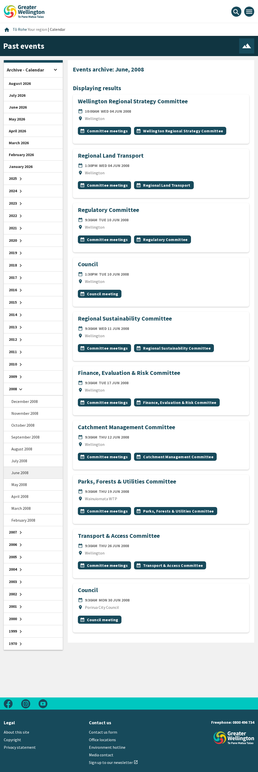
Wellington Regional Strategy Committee (133, 101)
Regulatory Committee (108, 210)
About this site (16, 732)
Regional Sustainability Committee (125, 318)
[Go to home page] (24, 10)
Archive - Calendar (25, 70)
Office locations (102, 739)
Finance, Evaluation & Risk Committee (129, 373)
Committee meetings (107, 130)
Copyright (12, 739)
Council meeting (102, 293)
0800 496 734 (243, 722)
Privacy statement (20, 747)
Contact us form (103, 732)
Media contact (101, 754)
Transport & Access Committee (119, 536)
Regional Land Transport (111, 155)
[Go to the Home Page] (233, 738)
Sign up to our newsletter (113, 762)
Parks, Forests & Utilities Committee (127, 481)
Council (88, 264)
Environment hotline (107, 747)
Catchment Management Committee (126, 427)
